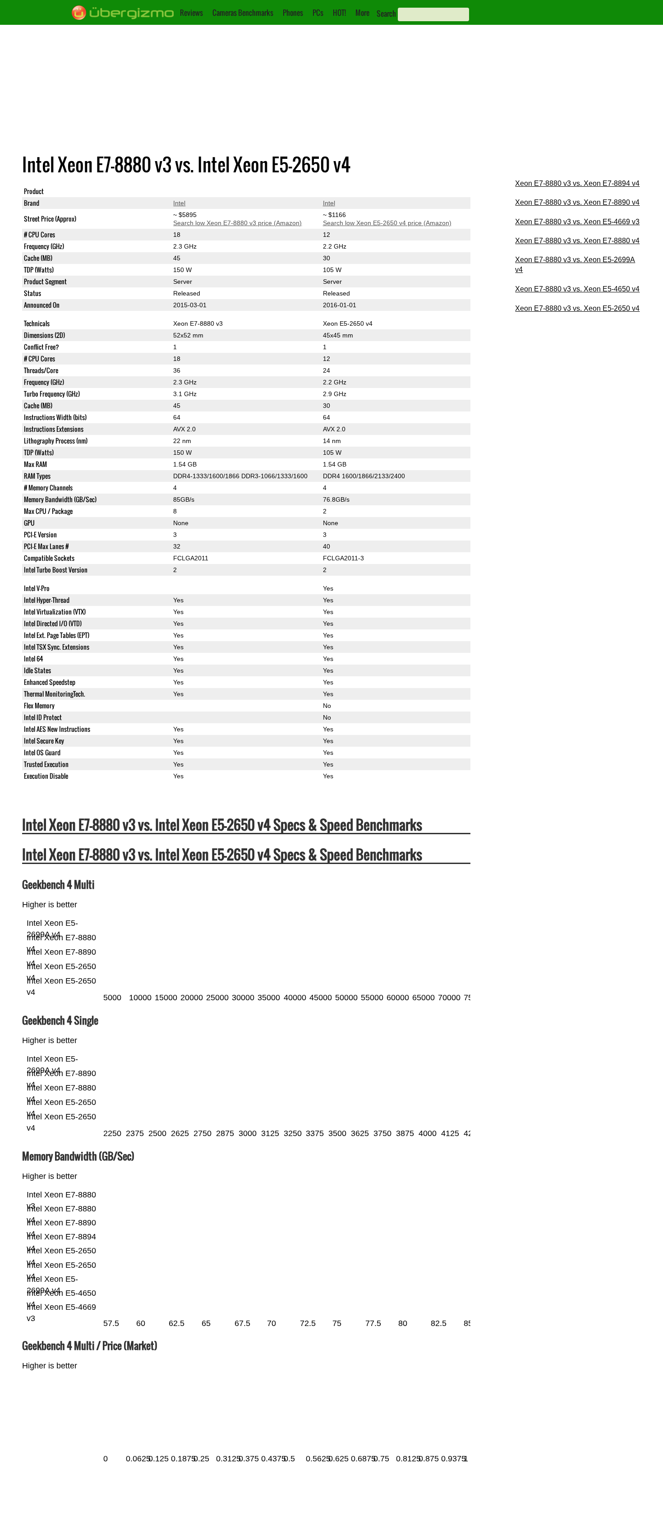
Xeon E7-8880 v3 (198, 191)
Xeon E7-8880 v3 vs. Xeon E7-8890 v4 (577, 202)
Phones (293, 12)
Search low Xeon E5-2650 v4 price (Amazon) (387, 222)
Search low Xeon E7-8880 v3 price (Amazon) (237, 222)
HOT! (339, 12)
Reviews (191, 12)
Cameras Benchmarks (242, 12)
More (362, 12)
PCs (318, 12)
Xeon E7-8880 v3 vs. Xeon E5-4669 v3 (577, 222)
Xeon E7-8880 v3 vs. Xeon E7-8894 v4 (577, 183)
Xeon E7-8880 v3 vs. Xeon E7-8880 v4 (577, 241)
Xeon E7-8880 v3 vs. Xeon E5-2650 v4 (577, 308)
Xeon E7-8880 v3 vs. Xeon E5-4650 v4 (577, 289)
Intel (179, 203)
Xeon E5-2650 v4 (348, 191)
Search (386, 13)
